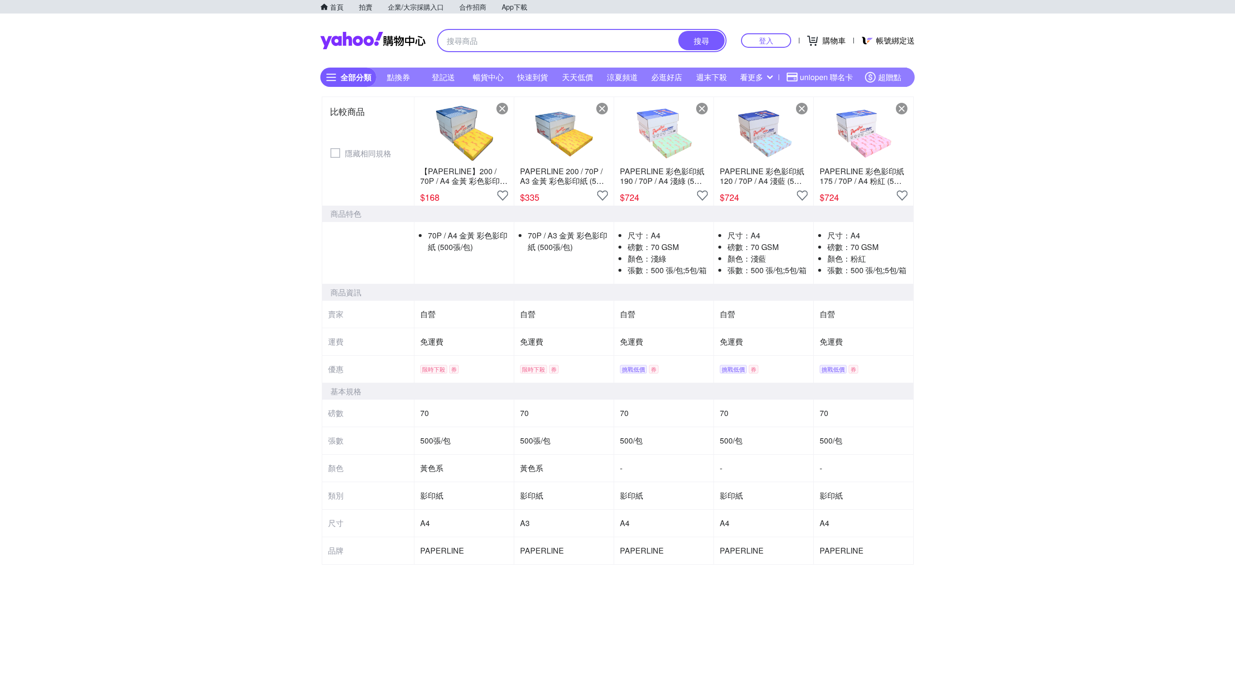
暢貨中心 (488, 77)
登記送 (443, 77)
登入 (766, 40)
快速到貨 (532, 77)
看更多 (751, 77)
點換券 (398, 77)
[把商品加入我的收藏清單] (502, 195)
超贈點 (889, 77)
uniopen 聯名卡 (826, 77)
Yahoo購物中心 (372, 40)
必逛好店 (666, 77)
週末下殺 (711, 77)
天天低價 (577, 77)
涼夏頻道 (622, 77)
